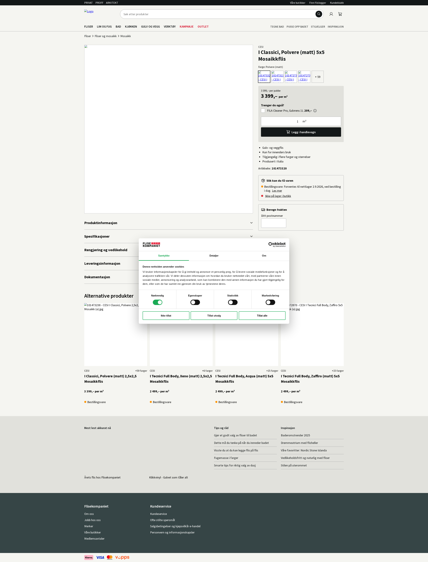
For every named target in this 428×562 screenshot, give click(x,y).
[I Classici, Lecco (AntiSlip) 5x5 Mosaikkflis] (304, 77)
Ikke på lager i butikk (278, 196)
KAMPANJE (187, 26)
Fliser (87, 36)
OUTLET (203, 26)
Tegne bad (277, 26)
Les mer (277, 191)
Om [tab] (264, 255)
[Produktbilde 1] (168, 129)
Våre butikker (297, 2)
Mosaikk (125, 36)
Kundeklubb (337, 2)
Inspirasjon (336, 26)
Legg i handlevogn (304, 132)
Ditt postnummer (272, 216)
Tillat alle (262, 315)
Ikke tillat (166, 315)
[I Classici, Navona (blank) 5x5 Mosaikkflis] (277, 77)
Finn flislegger (317, 2)
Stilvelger (318, 26)
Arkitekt (112, 2)
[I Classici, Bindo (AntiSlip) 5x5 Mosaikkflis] (291, 77)
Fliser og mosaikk (106, 36)
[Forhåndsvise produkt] (315, 110)
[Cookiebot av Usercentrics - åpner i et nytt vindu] (271, 244)
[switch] (195, 302)
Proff (99, 2)
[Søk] (318, 14)
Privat (88, 2)
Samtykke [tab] (164, 255)
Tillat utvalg (214, 315)
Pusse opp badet (297, 26)
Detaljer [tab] (214, 255)
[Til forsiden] (100, 14)
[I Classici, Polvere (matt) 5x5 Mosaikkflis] (264, 77)
